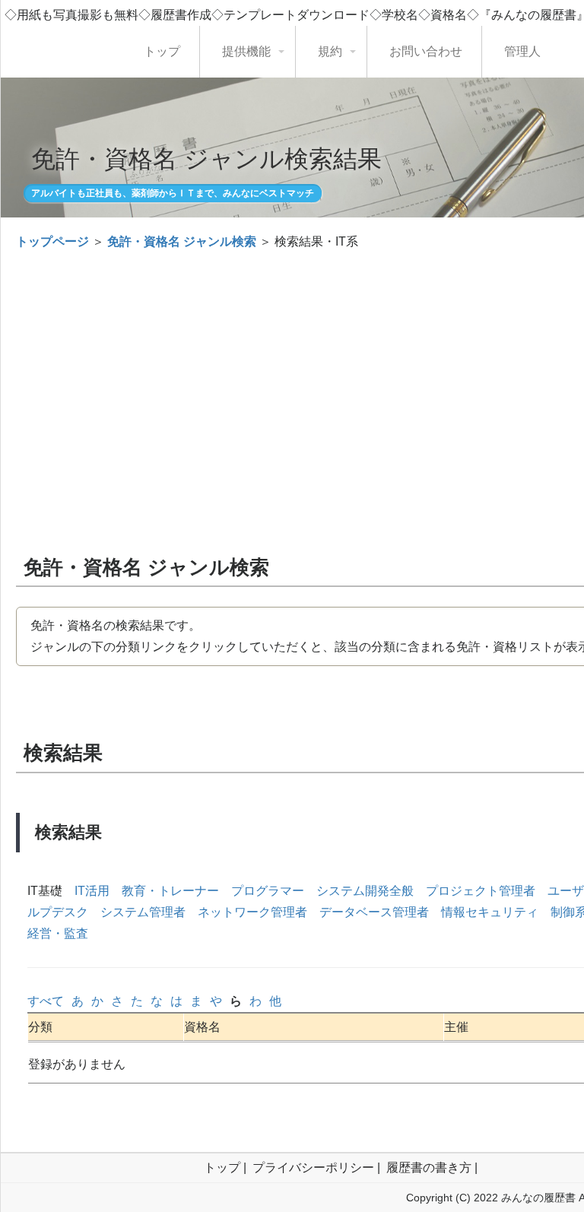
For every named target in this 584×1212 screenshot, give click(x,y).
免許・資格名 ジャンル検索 (181, 241)
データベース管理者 (374, 912)
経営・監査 (57, 933)
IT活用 (92, 890)
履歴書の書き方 (428, 1167)
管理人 (522, 51)
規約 (330, 51)
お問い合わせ (425, 51)
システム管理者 (143, 912)
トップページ (52, 241)
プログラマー (267, 890)
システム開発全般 (365, 890)
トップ (162, 51)
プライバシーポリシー (313, 1167)
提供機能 (246, 51)
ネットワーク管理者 (252, 912)
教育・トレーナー (170, 890)
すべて (45, 1001)
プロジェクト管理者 (480, 890)
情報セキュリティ (489, 912)
